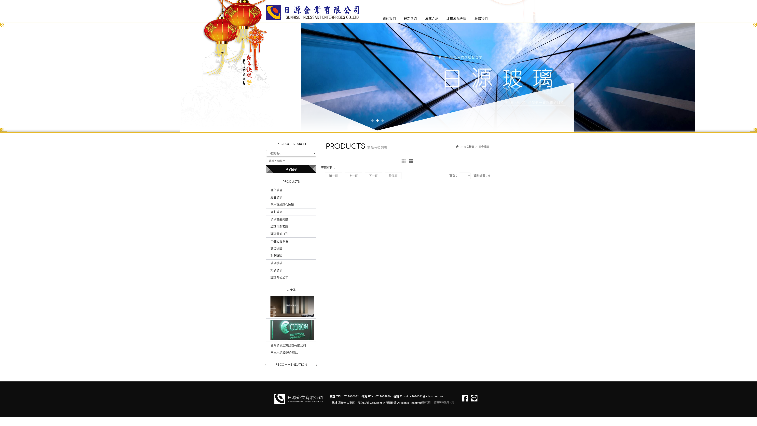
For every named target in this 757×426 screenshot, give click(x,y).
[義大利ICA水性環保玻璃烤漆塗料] (291, 306)
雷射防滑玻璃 (279, 241)
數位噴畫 (276, 248)
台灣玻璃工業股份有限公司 (288, 345)
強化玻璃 (276, 190)
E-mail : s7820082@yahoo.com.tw (421, 396)
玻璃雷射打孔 (279, 233)
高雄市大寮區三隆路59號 (353, 402)
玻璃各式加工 (279, 277)
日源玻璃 (312, 12)
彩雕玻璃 (276, 255)
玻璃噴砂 (276, 263)
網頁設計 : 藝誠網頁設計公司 (437, 402)
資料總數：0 (482, 175)
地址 (334, 402)
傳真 (364, 396)
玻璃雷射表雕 (279, 226)
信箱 (396, 396)
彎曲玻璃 (276, 212)
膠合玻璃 (276, 197)
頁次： (453, 175)
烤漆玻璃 (276, 270)
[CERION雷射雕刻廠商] (291, 330)
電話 (332, 396)
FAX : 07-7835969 (379, 396)
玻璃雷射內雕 (279, 219)
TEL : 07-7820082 (347, 396)
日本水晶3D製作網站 (284, 352)
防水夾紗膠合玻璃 (282, 204)
